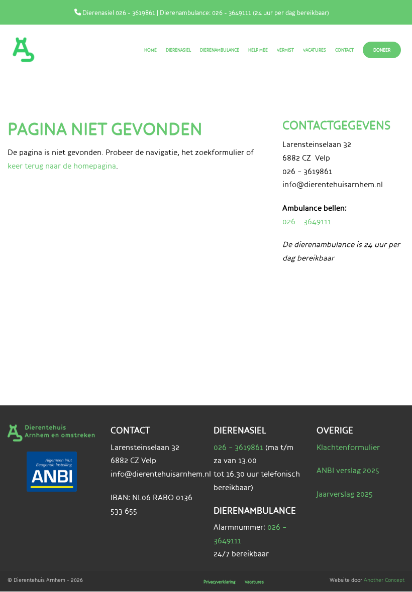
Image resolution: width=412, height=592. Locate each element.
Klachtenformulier (348, 447)
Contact (344, 50)
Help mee (258, 50)
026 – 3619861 (238, 447)
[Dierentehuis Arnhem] (34, 50)
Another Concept (384, 579)
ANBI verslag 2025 (348, 470)
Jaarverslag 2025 (345, 494)
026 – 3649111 (306, 221)
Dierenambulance (219, 50)
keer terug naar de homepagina (62, 166)
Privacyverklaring (219, 581)
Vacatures (314, 50)
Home (150, 50)
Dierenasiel (178, 50)
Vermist (285, 50)
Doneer (381, 50)
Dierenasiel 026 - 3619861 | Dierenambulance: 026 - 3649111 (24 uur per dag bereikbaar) (205, 12)
